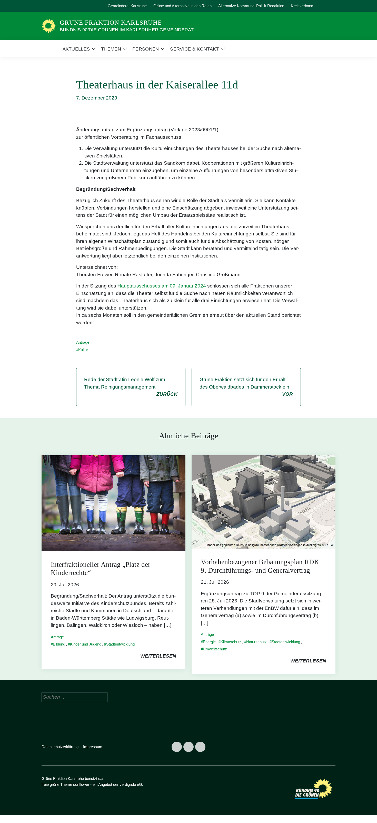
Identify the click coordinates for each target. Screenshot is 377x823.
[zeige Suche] (326, 6)
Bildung (59, 644)
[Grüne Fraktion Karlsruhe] (49, 25)
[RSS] (70, 6)
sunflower (81, 784)
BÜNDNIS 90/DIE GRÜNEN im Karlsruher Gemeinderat (127, 29)
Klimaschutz (231, 642)
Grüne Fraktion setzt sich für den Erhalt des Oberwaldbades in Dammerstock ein (246, 387)
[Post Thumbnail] (113, 502)
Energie (209, 642)
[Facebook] (47, 6)
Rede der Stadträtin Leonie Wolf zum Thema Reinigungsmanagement (130, 387)
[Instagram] (59, 6)
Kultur (83, 350)
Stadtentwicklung (120, 644)
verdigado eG (131, 784)
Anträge (82, 342)
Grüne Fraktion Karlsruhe (111, 22)
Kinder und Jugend (85, 644)
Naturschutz (256, 642)
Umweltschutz (215, 649)
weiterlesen (158, 656)
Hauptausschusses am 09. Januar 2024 (161, 286)
